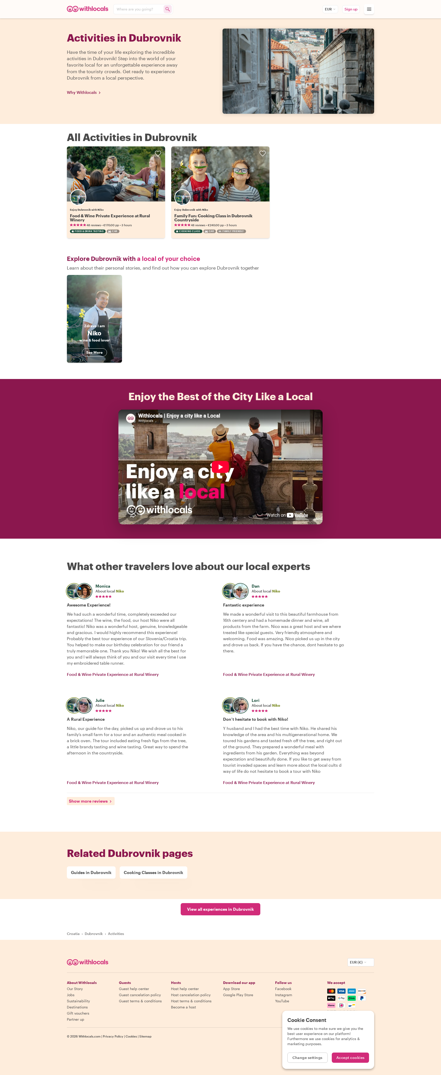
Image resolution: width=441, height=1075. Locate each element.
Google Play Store (238, 995)
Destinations (77, 1007)
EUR (328, 9)
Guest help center (134, 989)
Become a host (183, 1007)
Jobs (71, 995)
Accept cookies (350, 1057)
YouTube (282, 1001)
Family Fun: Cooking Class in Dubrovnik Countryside (213, 217)
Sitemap (145, 1036)
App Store (231, 989)
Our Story (75, 989)
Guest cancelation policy (140, 995)
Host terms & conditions (191, 1001)
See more (94, 352)
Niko (120, 591)
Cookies (131, 1036)
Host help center (185, 989)
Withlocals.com (90, 1036)
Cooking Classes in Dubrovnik (153, 872)
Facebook (283, 989)
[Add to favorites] (158, 153)
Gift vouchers (78, 1013)
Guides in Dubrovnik (91, 872)
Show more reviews (88, 801)
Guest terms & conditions (140, 1001)
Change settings (307, 1057)
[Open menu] (369, 9)
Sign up (351, 9)
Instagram (283, 995)
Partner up (75, 1019)
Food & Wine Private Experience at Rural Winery (110, 217)
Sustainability (78, 1001)
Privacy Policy (113, 1036)
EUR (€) (356, 962)
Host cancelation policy (191, 995)
